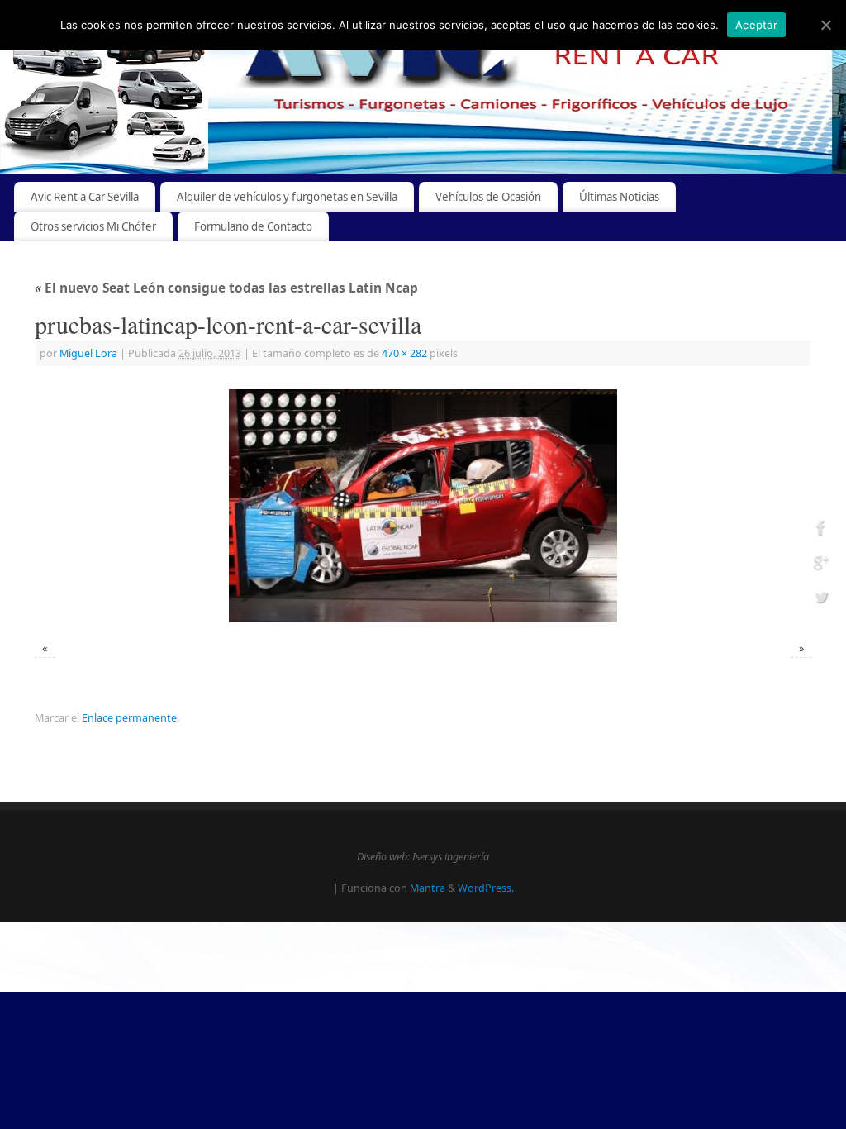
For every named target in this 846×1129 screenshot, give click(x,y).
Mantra (427, 888)
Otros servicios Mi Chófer (93, 226)
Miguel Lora (88, 353)
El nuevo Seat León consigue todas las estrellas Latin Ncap (226, 288)
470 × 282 (404, 353)
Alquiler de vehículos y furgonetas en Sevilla (287, 196)
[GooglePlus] (821, 565)
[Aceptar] (825, 25)
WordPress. (486, 888)
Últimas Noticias (619, 196)
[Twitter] (821, 599)
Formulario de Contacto (253, 226)
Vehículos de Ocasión (488, 196)
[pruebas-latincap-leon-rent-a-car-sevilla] (423, 505)
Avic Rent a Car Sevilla (85, 196)
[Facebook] (821, 530)
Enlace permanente (129, 718)
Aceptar (756, 24)
